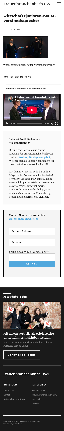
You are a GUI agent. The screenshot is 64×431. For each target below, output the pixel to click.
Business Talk (38, 390)
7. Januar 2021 (13, 30)
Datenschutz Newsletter (23, 218)
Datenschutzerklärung (14, 399)
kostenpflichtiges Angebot (34, 157)
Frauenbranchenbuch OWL (27, 3)
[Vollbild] (56, 123)
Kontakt (7, 394)
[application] (32, 110)
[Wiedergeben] (7, 123)
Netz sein (36, 399)
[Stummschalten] (51, 123)
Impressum (8, 390)
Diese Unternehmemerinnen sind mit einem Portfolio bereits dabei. (27, 344)
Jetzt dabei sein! (21, 355)
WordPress (17, 423)
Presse (35, 403)
